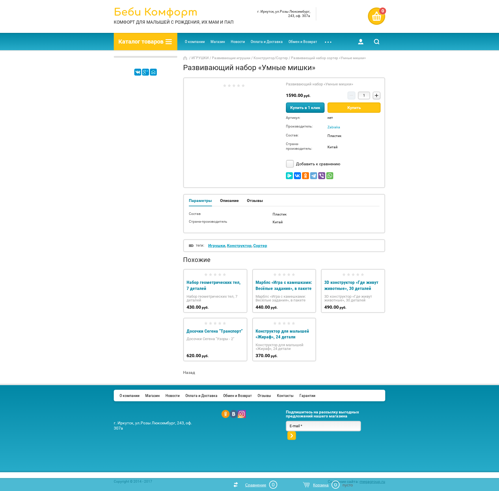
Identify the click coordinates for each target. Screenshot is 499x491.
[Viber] (321, 175)
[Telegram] (313, 175)
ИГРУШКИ (200, 58)
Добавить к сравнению (317, 164)
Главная (185, 58)
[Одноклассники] (305, 175)
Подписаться (291, 435)
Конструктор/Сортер (271, 58)
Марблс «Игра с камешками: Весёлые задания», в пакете (284, 285)
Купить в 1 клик (305, 107)
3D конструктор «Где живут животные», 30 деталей (351, 285)
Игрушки (216, 245)
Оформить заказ (376, 16)
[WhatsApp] (329, 175)
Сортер (260, 245)
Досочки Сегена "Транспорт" (215, 331)
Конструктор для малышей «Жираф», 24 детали (282, 334)
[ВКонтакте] (297, 175)
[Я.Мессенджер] (289, 175)
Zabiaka (333, 127)
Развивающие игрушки (231, 58)
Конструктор (239, 245)
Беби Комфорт (156, 12)
